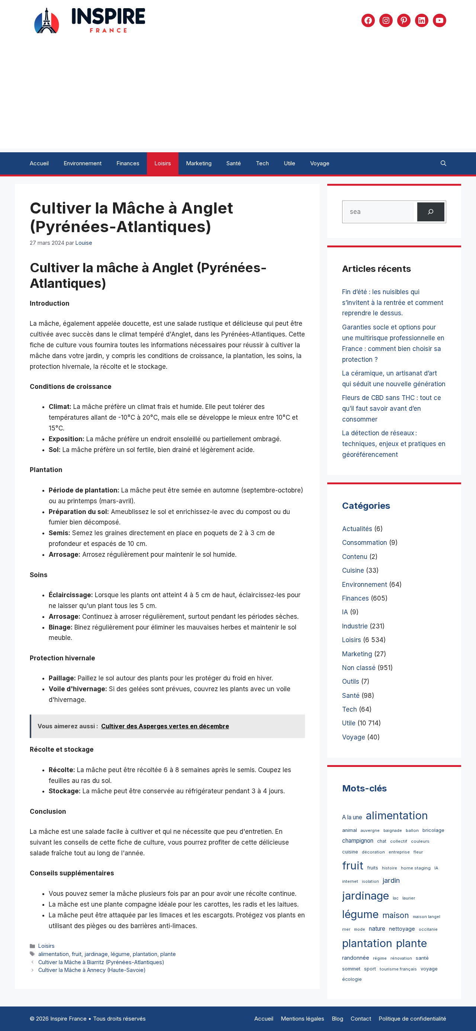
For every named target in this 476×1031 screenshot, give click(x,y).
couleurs (420, 841)
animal (349, 830)
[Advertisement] (238, 97)
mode (359, 929)
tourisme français (398, 969)
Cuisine (353, 570)
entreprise (399, 852)
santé (422, 958)
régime (380, 958)
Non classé (359, 667)
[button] (443, 163)
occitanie (428, 929)
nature (377, 928)
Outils (350, 681)
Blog (337, 1018)
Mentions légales (302, 1018)
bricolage (433, 830)
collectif (398, 841)
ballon (412, 830)
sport (370, 969)
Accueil (39, 163)
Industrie (355, 626)
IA (345, 612)
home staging (416, 868)
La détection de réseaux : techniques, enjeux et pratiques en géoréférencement (394, 443)
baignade (392, 830)
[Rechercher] (430, 211)
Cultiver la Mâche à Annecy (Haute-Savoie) (92, 970)
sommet (351, 969)
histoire (389, 868)
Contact (361, 1018)
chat (381, 841)
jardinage (96, 954)
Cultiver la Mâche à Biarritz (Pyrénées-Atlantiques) (101, 962)
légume (120, 954)
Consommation (364, 542)
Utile (289, 163)
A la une (352, 817)
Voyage (319, 163)
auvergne (370, 830)
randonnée (355, 957)
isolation (370, 881)
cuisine (350, 852)
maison (395, 915)
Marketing (199, 163)
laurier (408, 898)
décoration (373, 852)
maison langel (426, 916)
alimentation (53, 954)
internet (350, 881)
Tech (262, 163)
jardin (391, 880)
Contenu (354, 556)
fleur (418, 852)
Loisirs (162, 163)
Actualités (357, 529)
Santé (233, 163)
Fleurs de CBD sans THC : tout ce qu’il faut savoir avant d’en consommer (391, 408)
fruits (372, 868)
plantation (145, 954)
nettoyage (402, 929)
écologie (352, 979)
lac (396, 898)
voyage (429, 969)
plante (168, 954)
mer (346, 929)
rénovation (401, 958)
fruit (76, 954)
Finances (127, 163)
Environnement (83, 163)
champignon (357, 840)
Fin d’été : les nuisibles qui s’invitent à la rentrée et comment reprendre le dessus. (392, 302)
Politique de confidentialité (412, 1018)
